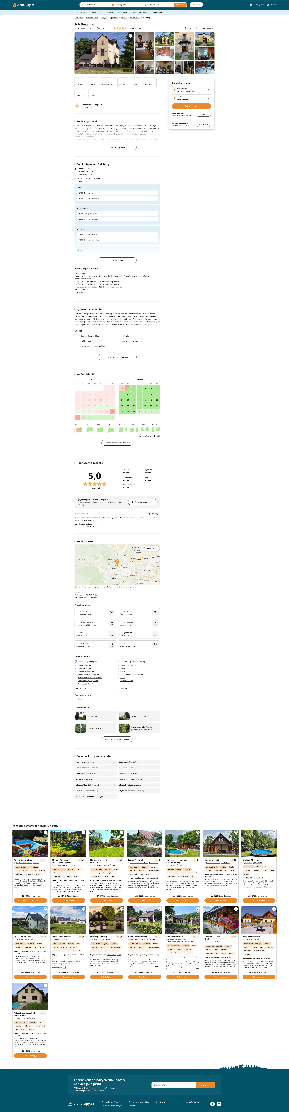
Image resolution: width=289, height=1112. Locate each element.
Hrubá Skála (27, 863)
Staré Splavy (96, 940)
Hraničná (133, 863)
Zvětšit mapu (151, 548)
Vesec (122, 677)
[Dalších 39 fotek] (144, 843)
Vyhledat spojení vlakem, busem (106, 587)
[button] (117, 562)
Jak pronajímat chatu (191, 1102)
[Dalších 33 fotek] (30, 996)
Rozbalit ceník (117, 260)
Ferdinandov (134, 940)
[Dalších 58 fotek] (68, 843)
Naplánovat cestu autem (84, 587)
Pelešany (19, 1018)
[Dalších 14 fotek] (106, 920)
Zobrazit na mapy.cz (126, 587)
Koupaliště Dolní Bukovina (87, 684)
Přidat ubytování (258, 5)
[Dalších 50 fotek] (106, 843)
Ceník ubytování (96, 12)
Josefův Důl (248, 863)
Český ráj (104, 18)
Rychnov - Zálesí (126, 681)
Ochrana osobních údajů (139, 1102)
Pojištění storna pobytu (112, 1105)
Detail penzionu (221, 977)
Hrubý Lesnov (135, 18)
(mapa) (107, 28)
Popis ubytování (80, 12)
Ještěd (122, 668)
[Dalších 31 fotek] (182, 920)
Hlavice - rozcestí (94, 728)
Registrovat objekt (163, 1102)
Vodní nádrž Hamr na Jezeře (88, 674)
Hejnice (142, 940)
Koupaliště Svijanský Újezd (88, 681)
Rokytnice (19, 863)
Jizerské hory (153, 863)
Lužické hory (70, 865)
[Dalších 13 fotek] (259, 920)
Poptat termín (191, 106)
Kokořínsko (106, 940)
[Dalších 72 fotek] (220, 920)
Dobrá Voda (125, 684)
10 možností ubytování (114, 880)
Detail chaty (30, 977)
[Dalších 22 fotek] (144, 920)
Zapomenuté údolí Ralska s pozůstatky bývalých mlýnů (141, 728)
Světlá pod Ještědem (128, 665)
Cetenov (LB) (93, 716)
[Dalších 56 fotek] (182, 843)
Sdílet (190, 28)
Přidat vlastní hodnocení (144, 502)
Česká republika (92, 18)
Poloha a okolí (158, 12)
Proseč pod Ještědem (175, 942)
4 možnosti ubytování (266, 878)
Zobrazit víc (79, 688)
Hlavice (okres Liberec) (140, 716)
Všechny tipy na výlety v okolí (117, 739)
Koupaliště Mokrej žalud (87, 671)
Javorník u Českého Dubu (177, 940)
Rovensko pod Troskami (100, 865)
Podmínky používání (110, 1102)
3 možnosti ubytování (114, 955)
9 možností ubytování (228, 957)
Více (24, 887)
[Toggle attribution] (157, 582)
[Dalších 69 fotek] (259, 843)
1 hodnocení (136, 28)
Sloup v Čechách (59, 865)
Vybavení (110, 12)
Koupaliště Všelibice (85, 665)
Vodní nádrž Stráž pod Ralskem (90, 677)
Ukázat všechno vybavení (117, 357)
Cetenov (124, 18)
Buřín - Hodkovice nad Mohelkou (132, 674)
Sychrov (56, 940)
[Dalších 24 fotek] (220, 843)
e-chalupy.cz (79, 18)
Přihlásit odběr (206, 1085)
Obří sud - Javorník (127, 671)
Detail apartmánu (30, 900)
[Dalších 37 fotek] (30, 843)
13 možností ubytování (266, 958)
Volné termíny (123, 12)
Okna (208, 942)
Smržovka (19, 940)
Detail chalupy (68, 900)
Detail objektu (106, 977)
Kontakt (132, 1105)
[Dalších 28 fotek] (30, 920)
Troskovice (172, 865)
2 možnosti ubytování (152, 878)
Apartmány (114, 18)
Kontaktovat (203, 124)
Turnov (25, 1018)
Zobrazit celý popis (117, 147)
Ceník (203, 114)
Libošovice (248, 939)
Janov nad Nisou (142, 863)
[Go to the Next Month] (158, 379)
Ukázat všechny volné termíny (117, 443)
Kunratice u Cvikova (213, 863)
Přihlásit (274, 5)
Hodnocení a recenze (141, 12)
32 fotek (127, 70)
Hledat (181, 5)
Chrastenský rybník (85, 668)
